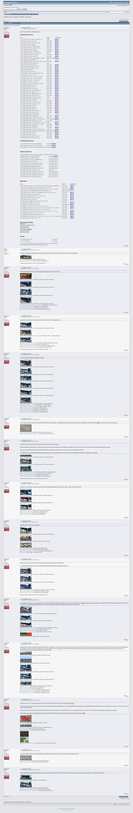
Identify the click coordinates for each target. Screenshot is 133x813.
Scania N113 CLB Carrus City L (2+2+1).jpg (29, 342)
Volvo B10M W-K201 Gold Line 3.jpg (27, 464)
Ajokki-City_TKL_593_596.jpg (26, 685)
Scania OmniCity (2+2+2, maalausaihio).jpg (29, 627)
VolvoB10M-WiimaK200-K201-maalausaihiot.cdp (30, 433)
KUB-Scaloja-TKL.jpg (25, 663)
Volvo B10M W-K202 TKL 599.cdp (27, 411)
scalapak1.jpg (23, 722)
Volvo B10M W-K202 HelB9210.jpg (27, 582)
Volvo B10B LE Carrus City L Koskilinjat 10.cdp (29, 790)
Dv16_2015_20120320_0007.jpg (27, 679)
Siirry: (115, 804)
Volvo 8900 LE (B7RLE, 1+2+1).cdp (27, 549)
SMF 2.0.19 (60, 808)
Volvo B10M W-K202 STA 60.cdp (27, 307)
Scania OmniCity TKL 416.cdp (26, 407)
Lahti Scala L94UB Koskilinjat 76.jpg (27, 328)
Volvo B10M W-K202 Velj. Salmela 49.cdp (28, 476)
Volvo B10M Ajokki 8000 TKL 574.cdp (28, 691)
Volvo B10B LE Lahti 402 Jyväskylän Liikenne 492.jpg (31, 335)
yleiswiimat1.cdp (24, 552)
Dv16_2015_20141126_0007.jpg (27, 403)
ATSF (5, 249)
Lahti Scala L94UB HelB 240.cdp (27, 511)
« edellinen (122, 19)
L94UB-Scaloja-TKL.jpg (25, 655)
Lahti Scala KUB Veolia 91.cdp (26, 512)
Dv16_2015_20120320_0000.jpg (27, 388)
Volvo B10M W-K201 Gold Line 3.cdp (28, 474)
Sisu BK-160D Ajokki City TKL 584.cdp (28, 689)
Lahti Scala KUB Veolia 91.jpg (26, 502)
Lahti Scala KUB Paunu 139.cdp (27, 410)
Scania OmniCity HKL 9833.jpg (26, 620)
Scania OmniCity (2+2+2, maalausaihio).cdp (29, 631)
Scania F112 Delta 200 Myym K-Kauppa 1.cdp (29, 550)
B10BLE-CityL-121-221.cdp (26, 730)
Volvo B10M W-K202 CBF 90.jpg (27, 574)
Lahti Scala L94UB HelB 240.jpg (27, 495)
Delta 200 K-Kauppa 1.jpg (25, 541)
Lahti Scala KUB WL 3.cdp (26, 514)
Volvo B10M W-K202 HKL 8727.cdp (27, 592)
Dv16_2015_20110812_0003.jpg (27, 287)
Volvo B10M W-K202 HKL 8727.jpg (27, 589)
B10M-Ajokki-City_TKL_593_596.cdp (28, 692)
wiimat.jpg (22, 259)
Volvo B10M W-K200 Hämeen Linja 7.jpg (28, 613)
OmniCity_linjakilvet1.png (25, 636)
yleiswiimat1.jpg (24, 548)
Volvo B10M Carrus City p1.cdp (27, 762)
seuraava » (127, 19)
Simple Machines (71, 808)
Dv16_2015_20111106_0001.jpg (27, 303)
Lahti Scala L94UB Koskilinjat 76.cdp (27, 344)
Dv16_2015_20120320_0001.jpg (27, 395)
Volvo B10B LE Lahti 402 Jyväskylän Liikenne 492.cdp (31, 345)
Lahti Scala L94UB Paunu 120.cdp (27, 409)
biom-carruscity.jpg (24, 760)
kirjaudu (10, 7)
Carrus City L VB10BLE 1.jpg (26, 727)
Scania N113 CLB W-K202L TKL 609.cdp (28, 309)
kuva (55, 192)
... (9, 21)
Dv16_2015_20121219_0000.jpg (27, 366)
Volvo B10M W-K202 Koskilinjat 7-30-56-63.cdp (29, 473)
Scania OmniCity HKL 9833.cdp (27, 630)
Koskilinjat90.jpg (24, 780)
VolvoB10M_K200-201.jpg (25, 432)
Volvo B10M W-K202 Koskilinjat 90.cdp (28, 789)
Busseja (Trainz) (26, 27)
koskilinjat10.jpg (24, 787)
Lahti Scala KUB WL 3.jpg (25, 510)
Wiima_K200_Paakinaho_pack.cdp (27, 260)
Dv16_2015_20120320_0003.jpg (27, 374)
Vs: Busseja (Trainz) (26, 249)
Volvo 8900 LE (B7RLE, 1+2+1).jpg (27, 534)
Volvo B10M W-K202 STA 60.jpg (27, 295)
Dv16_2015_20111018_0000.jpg (27, 457)
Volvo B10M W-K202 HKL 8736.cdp (27, 306)
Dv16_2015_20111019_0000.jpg (27, 279)
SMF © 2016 (65, 808)
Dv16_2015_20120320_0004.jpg (27, 671)
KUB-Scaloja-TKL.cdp (25, 688)
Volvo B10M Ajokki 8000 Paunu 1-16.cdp (28, 406)
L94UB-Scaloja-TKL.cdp (25, 687)
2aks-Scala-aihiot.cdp (25, 728)
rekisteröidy (16, 7)
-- (55, 63)
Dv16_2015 (6, 27)
